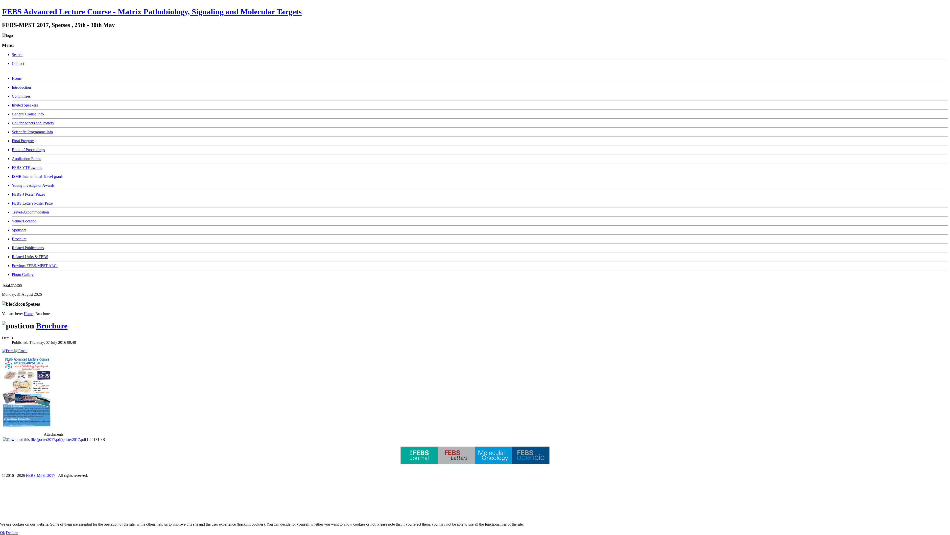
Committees (21, 96)
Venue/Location (24, 221)
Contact (18, 63)
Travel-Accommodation (30, 212)
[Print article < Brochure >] (8, 351)
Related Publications (28, 248)
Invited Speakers (25, 105)
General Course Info (28, 114)
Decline (12, 533)
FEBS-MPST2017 (40, 475)
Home (17, 78)
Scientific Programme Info (32, 132)
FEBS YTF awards (27, 167)
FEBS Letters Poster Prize (32, 203)
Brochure (19, 239)
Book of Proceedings (28, 150)
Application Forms (26, 159)
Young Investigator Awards (33, 185)
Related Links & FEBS (30, 257)
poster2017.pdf (74, 439)
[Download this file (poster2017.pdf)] (33, 439)
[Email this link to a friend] (20, 351)
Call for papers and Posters (33, 123)
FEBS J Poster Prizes (28, 194)
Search (17, 55)
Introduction (21, 87)
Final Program (23, 141)
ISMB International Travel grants (37, 176)
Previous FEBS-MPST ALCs (35, 266)
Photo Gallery (23, 274)
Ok (2, 533)
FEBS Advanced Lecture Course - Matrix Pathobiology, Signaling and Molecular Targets (152, 11)
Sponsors (19, 230)
